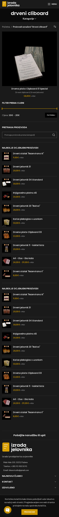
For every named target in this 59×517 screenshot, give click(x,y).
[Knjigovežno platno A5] (6, 195)
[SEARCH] (54, 135)
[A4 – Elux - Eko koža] (6, 261)
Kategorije (28, 19)
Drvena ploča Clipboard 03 (27, 232)
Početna (6, 27)
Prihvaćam (29, 512)
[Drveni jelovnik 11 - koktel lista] (6, 248)
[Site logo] (11, 4)
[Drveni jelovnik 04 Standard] (6, 182)
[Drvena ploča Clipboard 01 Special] (29, 59)
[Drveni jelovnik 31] (6, 169)
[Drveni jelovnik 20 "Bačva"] (6, 208)
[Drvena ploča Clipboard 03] (6, 235)
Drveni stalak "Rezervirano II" (28, 271)
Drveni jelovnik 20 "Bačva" (26, 205)
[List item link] (29, 466)
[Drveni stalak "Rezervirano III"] (6, 156)
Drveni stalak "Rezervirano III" (28, 153)
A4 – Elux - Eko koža (23, 258)
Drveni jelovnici (37, 92)
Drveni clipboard (22, 92)
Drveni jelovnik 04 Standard (28, 179)
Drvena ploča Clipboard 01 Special (29, 88)
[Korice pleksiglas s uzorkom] (6, 222)
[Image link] (17, 447)
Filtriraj (51, 115)
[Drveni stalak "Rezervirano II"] (6, 274)
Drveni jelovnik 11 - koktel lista (28, 245)
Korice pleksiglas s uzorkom (28, 219)
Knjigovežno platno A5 (25, 192)
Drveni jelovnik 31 (22, 166)
